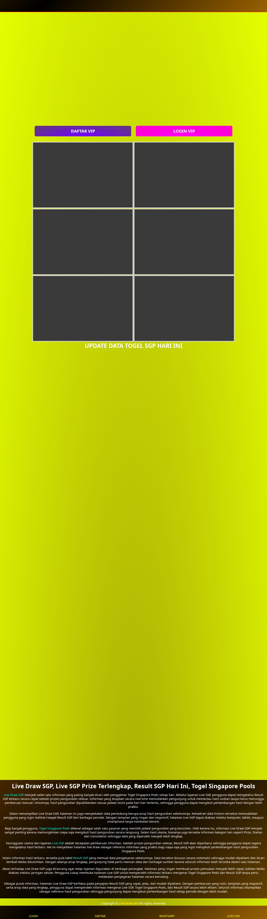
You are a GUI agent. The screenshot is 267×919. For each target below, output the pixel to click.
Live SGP (58, 843)
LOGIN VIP (184, 131)
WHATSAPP (166, 916)
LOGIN (33, 916)
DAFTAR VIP (83, 131)
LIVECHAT (233, 916)
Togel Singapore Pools (54, 828)
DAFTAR (100, 916)
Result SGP (80, 858)
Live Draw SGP (14, 795)
